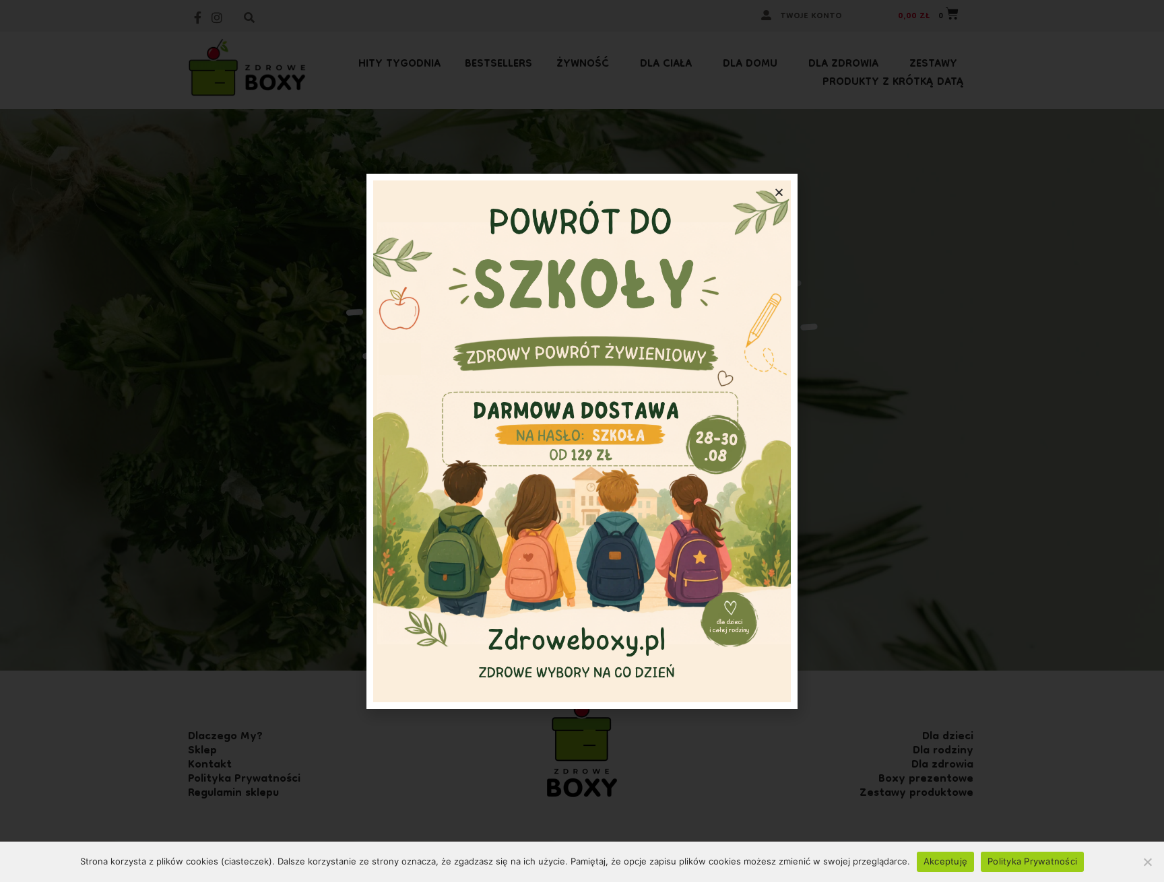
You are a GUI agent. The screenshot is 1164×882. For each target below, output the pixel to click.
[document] (582, 441)
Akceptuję (945, 861)
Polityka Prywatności (1032, 861)
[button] (779, 192)
